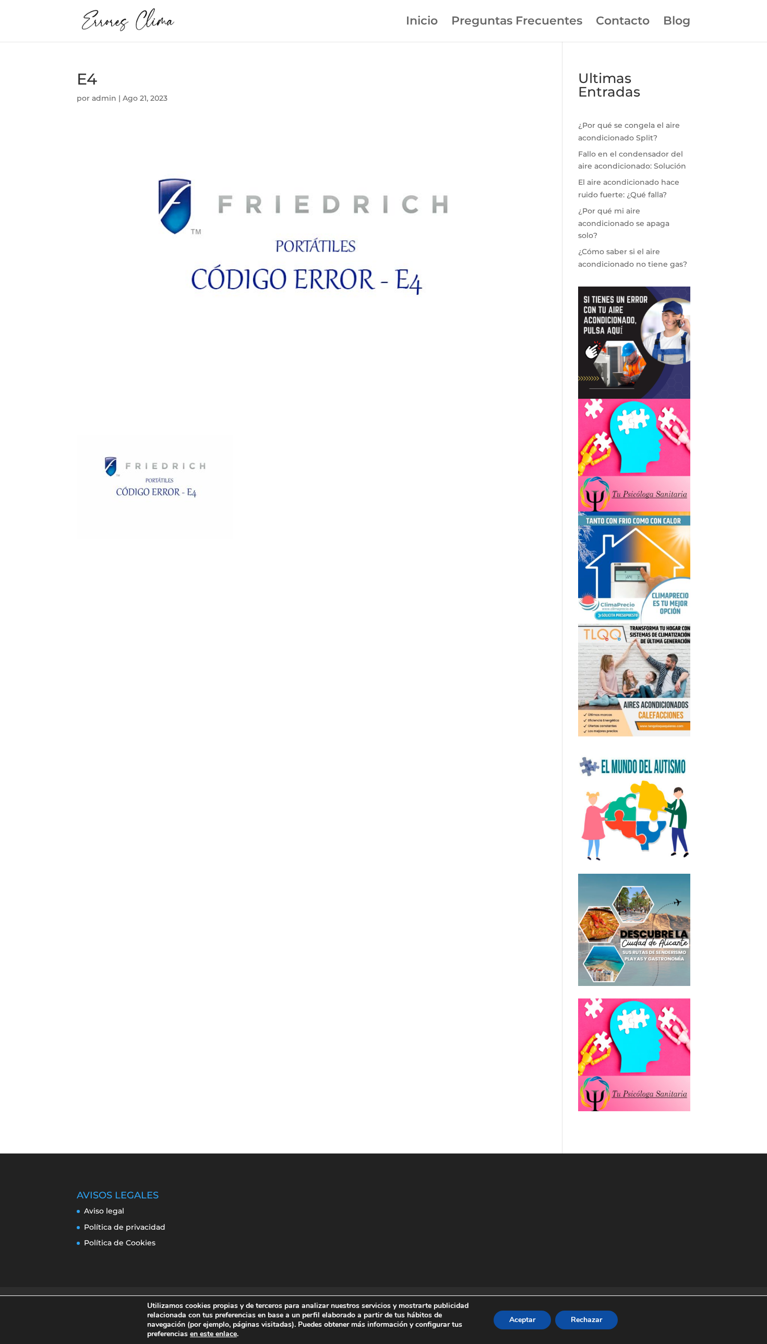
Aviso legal (104, 1211)
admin (104, 98)
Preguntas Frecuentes (516, 22)
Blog (676, 22)
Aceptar (522, 1320)
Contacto (623, 22)
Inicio (422, 22)
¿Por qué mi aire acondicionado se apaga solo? (623, 223)
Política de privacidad (124, 1227)
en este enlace (213, 1334)
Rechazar (586, 1320)
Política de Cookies (119, 1242)
